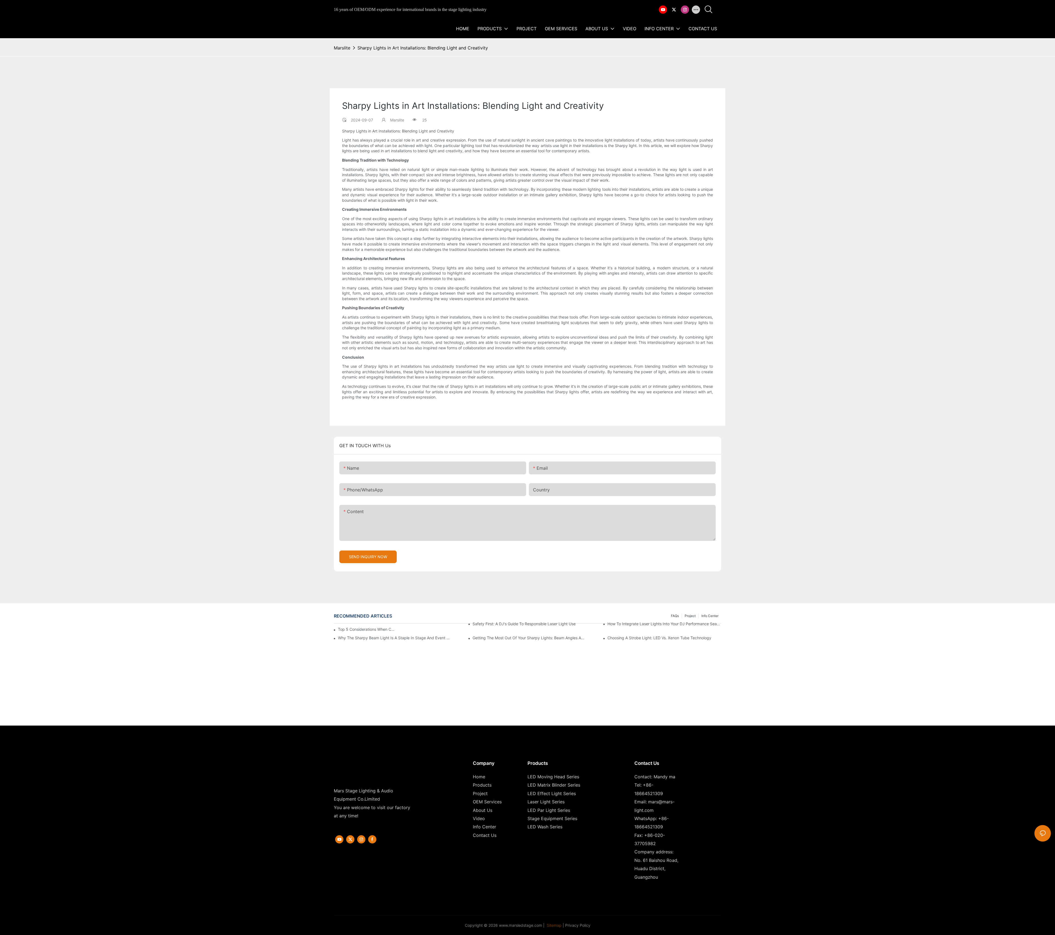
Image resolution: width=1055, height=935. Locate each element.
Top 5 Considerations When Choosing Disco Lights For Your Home (366, 629)
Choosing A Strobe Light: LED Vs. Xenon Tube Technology (659, 637)
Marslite (342, 48)
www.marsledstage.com (520, 925)
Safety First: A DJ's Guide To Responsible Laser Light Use (524, 623)
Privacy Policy (577, 925)
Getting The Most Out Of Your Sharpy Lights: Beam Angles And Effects (529, 637)
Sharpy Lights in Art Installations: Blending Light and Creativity (422, 48)
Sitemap (554, 925)
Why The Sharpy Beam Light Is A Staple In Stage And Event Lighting (395, 637)
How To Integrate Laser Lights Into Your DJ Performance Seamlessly (664, 623)
